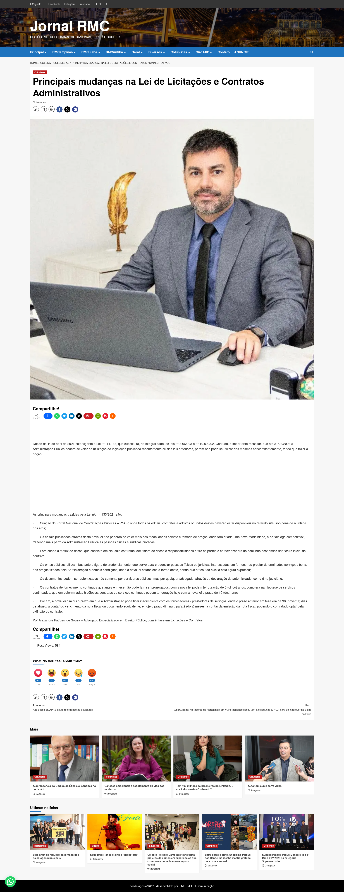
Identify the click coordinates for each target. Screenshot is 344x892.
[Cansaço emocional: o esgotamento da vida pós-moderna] (136, 758)
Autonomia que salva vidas (264, 786)
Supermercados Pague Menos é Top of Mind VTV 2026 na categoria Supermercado (285, 858)
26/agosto (184, 793)
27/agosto (41, 793)
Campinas (211, 845)
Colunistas (179, 52)
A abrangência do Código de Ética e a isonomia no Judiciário (64, 787)
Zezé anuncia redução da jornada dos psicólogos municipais (56, 856)
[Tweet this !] (64, 416)
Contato (224, 52)
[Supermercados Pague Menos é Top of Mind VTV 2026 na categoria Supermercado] (286, 832)
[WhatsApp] (57, 416)
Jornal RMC (70, 25)
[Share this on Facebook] (48, 416)
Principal (37, 52)
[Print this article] (98, 416)
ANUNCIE (241, 52)
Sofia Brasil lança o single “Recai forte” (114, 854)
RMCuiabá (89, 52)
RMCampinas (62, 52)
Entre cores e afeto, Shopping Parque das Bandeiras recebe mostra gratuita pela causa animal (228, 858)
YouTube (85, 4)
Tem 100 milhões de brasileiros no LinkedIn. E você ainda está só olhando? (204, 787)
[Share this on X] (79, 416)
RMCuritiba (114, 52)
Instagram (69, 4)
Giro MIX (202, 52)
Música (95, 845)
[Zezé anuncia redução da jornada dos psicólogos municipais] (57, 832)
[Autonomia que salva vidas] (279, 758)
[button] (312, 52)
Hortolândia (40, 845)
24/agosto (256, 790)
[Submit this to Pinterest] (88, 416)
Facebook (54, 4)
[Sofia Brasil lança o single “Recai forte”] (114, 832)
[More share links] (113, 416)
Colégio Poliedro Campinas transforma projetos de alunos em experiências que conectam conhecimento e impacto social (172, 859)
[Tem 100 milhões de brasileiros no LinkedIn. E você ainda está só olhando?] (207, 758)
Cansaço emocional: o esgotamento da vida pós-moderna (134, 787)
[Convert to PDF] (105, 416)
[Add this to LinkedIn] (72, 416)
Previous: (63, 707)
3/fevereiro (41, 102)
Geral (136, 52)
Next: (242, 709)
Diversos (155, 52)
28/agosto (41, 862)
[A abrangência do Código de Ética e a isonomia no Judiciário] (64, 758)
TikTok (98, 4)
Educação (154, 845)
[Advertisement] (120, 430)
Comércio (269, 845)
